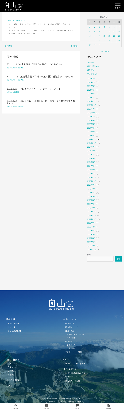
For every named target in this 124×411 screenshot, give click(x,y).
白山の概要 (69, 330)
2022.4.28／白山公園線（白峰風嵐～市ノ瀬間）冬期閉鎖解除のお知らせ (41, 102)
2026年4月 (91, 93)
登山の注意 (69, 323)
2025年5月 (91, 124)
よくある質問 (12, 379)
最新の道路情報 (12, 68)
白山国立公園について (75, 334)
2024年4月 (91, 166)
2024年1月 (91, 173)
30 (95, 45)
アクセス (10, 385)
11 (104, 31)
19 (109, 36)
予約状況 (11, 371)
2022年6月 (91, 234)
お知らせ (9, 92)
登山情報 (69, 341)
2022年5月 (91, 238)
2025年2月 (91, 135)
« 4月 (102, 51)
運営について (70, 368)
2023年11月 (91, 177)
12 (109, 31)
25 (104, 40)
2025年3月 (91, 131)
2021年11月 (91, 249)
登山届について (71, 327)
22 (90, 40)
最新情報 (11, 20)
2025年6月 (91, 120)
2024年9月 (91, 147)
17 (99, 36)
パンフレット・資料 (73, 351)
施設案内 (11, 374)
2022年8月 (91, 227)
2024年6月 (91, 158)
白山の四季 (71, 338)
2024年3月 (91, 169)
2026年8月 (91, 78)
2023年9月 (91, 185)
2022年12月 (91, 211)
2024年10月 (91, 143)
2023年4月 (91, 204)
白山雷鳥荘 (12, 367)
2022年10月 (91, 219)
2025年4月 (91, 128)
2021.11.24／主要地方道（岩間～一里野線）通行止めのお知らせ (40, 76)
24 (99, 40)
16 (94, 36)
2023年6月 (91, 196)
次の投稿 (75, 46)
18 (104, 36)
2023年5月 (91, 200)
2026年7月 (91, 82)
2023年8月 (91, 189)
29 (90, 45)
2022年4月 (91, 242)
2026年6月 (91, 86)
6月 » (107, 51)
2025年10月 (91, 105)
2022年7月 (91, 230)
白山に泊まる (12, 359)
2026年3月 (91, 97)
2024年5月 (91, 162)
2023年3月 (91, 207)
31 (99, 45)
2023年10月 (91, 181)
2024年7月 (91, 154)
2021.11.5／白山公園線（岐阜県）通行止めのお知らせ (35, 64)
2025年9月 (91, 109)
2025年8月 (91, 112)
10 (99, 31)
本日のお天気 (20, 20)
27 (114, 40)
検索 (89, 254)
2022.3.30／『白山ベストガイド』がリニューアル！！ (35, 88)
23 (95, 40)
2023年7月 (91, 192)
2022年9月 (91, 223)
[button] (73, 6)
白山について (70, 319)
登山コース (71, 345)
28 (119, 40)
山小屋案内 (71, 348)
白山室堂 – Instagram (75, 363)
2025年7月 (91, 116)
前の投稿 (7, 46)
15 (90, 36)
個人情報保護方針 (72, 380)
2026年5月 (91, 90)
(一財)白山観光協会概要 (75, 372)
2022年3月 (91, 245)
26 (109, 40)
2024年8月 (91, 150)
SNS (65, 359)
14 (119, 31)
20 (114, 36)
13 (114, 31)
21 (119, 36)
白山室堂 (11, 363)
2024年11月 (91, 139)
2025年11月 (91, 101)
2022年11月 (91, 215)
